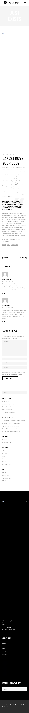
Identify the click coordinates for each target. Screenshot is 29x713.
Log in (4, 473)
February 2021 (6, 440)
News (3, 459)
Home (4, 643)
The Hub (4, 652)
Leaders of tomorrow (8, 404)
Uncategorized (6, 465)
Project (12, 155)
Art (3, 155)
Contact (4, 654)
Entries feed (5, 475)
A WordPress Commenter (9, 421)
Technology (14, 245)
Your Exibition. (16, 429)
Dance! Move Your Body (8, 407)
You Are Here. (15, 426)
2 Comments (5, 242)
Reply (3, 293)
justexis (6, 240)
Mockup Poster (15, 432)
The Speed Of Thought (8, 412)
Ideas (6, 155)
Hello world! (5, 401)
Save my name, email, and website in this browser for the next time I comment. (13, 374)
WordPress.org (6, 481)
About (4, 646)
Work (3, 649)
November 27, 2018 (7, 281)
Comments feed (6, 478)
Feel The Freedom (7, 410)
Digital (8, 245)
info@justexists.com (9, 630)
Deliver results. (16, 423)
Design (4, 245)
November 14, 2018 (15, 240)
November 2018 (6, 443)
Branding (4, 454)
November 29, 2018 (7, 308)
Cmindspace (7, 707)
